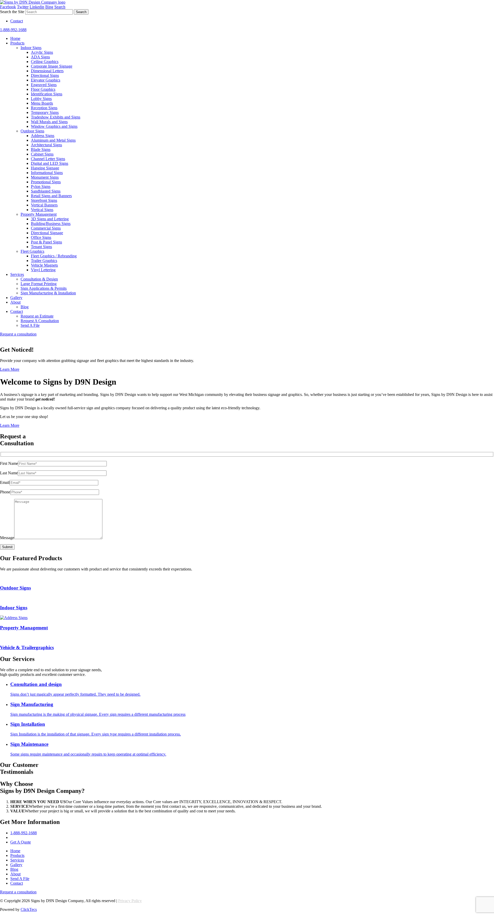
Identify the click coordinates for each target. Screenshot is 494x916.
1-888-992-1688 (13, 30)
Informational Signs (47, 172)
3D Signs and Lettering (50, 219)
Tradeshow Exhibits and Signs (55, 117)
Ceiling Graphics (44, 61)
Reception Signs (44, 108)
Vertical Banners (44, 205)
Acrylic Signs (42, 52)
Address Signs (42, 135)
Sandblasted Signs (45, 191)
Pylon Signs (40, 186)
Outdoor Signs (32, 131)
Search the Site (12, 12)
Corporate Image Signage (51, 66)
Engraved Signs (44, 85)
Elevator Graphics (45, 80)
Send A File (30, 325)
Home (15, 38)
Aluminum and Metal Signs (53, 140)
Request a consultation (18, 334)
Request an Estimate (37, 316)
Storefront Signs (44, 200)
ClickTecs (29, 909)
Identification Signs (46, 94)
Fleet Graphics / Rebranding (54, 256)
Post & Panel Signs (46, 242)
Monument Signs (45, 177)
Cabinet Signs (42, 154)
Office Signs (41, 237)
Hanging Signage (45, 168)
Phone (5, 492)
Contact (16, 21)
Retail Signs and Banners (51, 196)
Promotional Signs (46, 182)
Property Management (39, 214)
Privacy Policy (130, 901)
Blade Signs (40, 149)
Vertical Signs (42, 209)
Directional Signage (47, 233)
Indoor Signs (31, 48)
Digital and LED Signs (49, 163)
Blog (25, 307)
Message (7, 538)
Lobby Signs (41, 98)
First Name (9, 463)
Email (5, 482)
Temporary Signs (45, 112)
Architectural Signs (46, 145)
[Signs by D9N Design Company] (32, 2)
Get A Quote (20, 842)
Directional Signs (45, 75)
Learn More (9, 369)
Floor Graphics (43, 89)
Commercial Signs (46, 228)
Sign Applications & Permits (44, 288)
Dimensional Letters (47, 71)
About (15, 302)
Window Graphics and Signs (54, 126)
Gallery (16, 297)
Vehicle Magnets (44, 265)
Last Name (9, 473)
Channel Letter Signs (48, 159)
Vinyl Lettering (43, 270)
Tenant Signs (41, 246)
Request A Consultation (40, 321)
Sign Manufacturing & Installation (48, 293)
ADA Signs (40, 57)
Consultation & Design (39, 279)
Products (17, 43)
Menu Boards (42, 103)
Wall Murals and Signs (49, 122)
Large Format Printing (39, 284)
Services (17, 274)
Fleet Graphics (32, 251)
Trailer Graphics (44, 260)
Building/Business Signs (50, 223)
